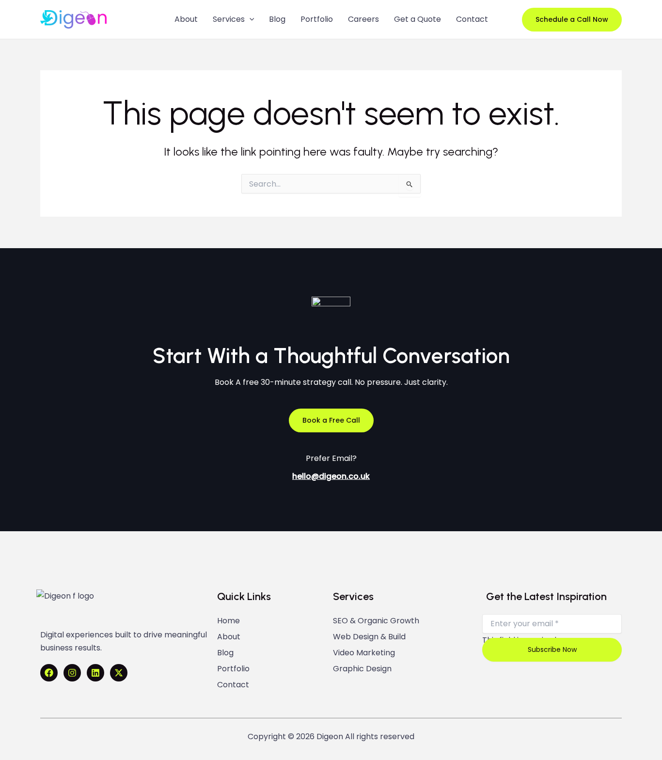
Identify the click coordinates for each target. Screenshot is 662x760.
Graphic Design (362, 669)
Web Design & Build (369, 637)
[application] (249, 19)
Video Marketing (364, 653)
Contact (233, 685)
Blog (225, 653)
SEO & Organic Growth (376, 621)
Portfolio (233, 669)
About (228, 637)
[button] (572, 20)
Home (228, 621)
